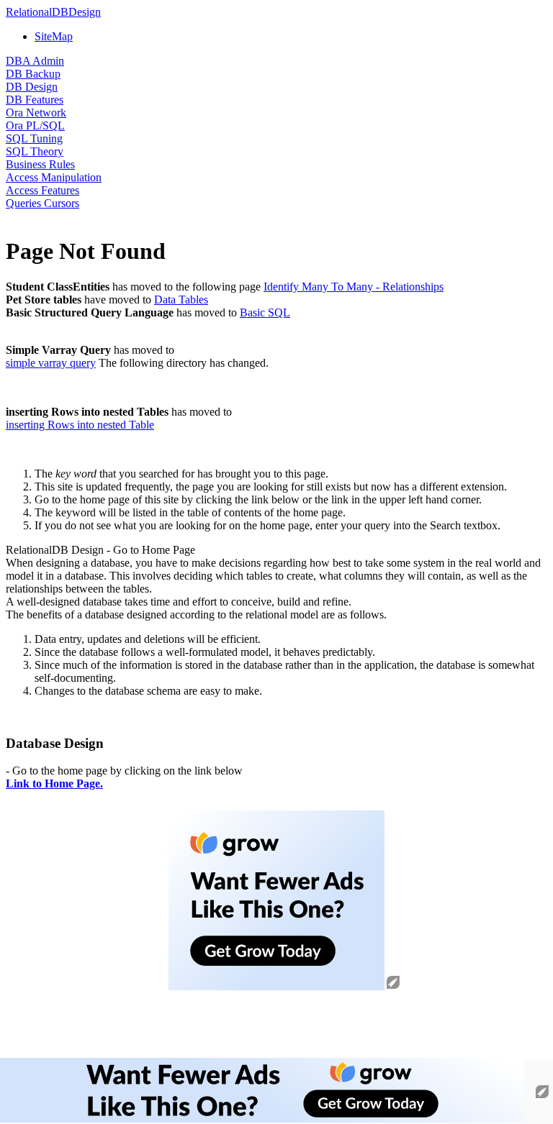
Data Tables (181, 299)
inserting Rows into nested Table (80, 425)
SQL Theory (34, 151)
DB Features (34, 99)
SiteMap (54, 36)
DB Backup (33, 74)
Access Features (42, 190)
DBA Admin (35, 61)
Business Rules (40, 164)
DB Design (32, 87)
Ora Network (36, 112)
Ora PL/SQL (35, 125)
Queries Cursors (42, 203)
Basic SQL (265, 312)
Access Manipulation (54, 177)
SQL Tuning (34, 138)
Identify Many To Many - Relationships (354, 286)
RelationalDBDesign (53, 12)
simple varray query (51, 363)
